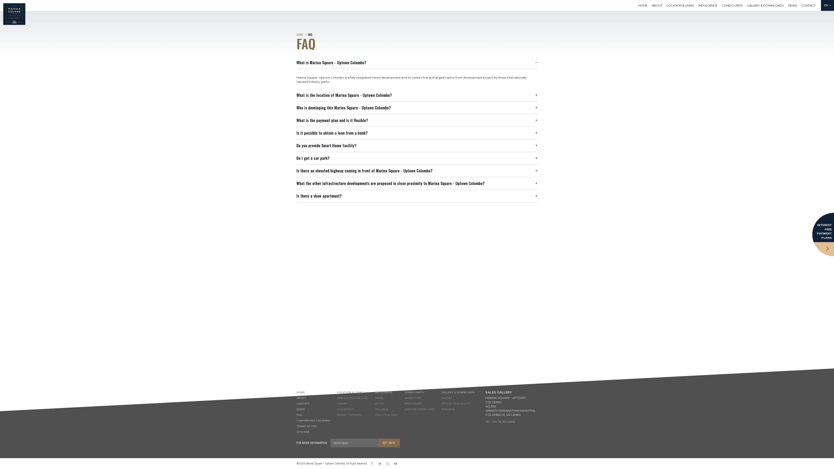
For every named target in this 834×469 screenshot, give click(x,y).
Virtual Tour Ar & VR (455, 403)
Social (379, 398)
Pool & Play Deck (386, 414)
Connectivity (346, 409)
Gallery (446, 398)
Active (379, 403)
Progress (448, 409)
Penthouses (413, 403)
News (792, 5)
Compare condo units (419, 409)
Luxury (342, 403)
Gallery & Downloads (765, 5)
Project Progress (349, 414)
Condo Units (732, 5)
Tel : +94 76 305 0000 (500, 421)
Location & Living (680, 5)
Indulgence (707, 5)
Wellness (381, 409)
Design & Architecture (352, 398)
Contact (808, 5)
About (657, 5)
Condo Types (413, 398)
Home (642, 5)
